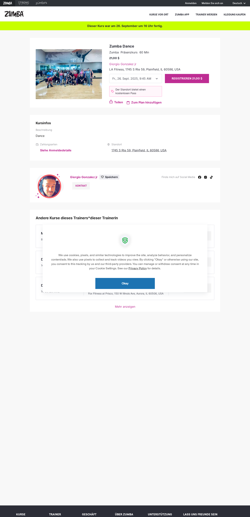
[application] (125, 258)
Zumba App (182, 15)
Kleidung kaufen (235, 15)
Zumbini (41, 3)
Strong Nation (23, 3)
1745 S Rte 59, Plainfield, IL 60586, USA (139, 150)
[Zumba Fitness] (14, 14)
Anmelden (191, 3)
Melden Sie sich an (212, 3)
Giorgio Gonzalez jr (122, 64)
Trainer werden (206, 15)
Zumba (7, 3)
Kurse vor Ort (158, 15)
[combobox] (135, 78)
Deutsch (238, 3)
